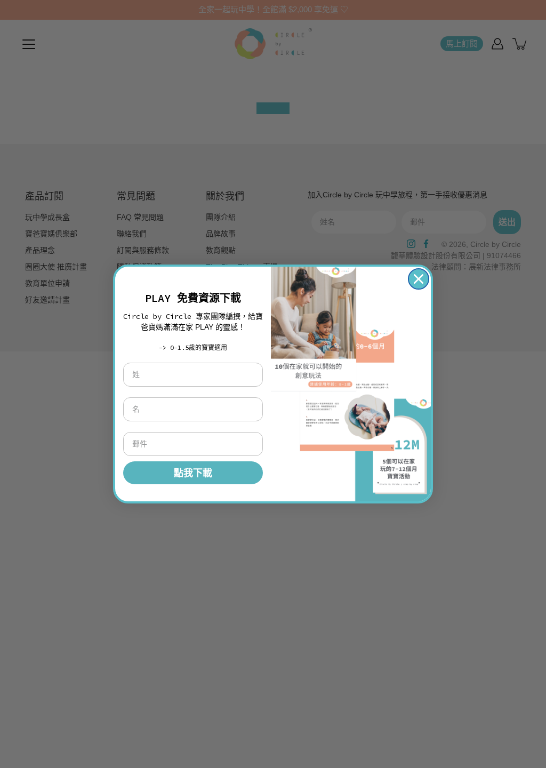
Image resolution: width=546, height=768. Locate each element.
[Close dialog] (418, 279)
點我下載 (193, 473)
